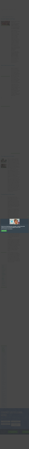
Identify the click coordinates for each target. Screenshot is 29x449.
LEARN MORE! (4, 230)
